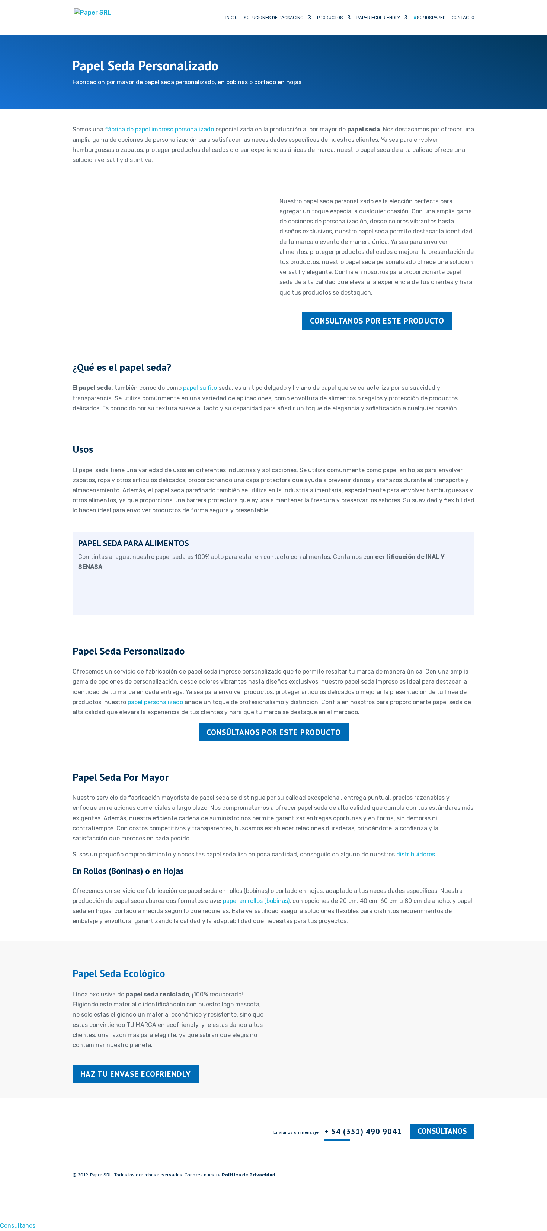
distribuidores (415, 854)
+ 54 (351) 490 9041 (363, 1131)
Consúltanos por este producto (274, 732)
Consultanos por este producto (377, 321)
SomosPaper (429, 17)
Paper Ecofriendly (378, 17)
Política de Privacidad (248, 1174)
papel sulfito (200, 387)
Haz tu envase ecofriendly (135, 1074)
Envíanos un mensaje (296, 1132)
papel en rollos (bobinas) (256, 900)
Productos (330, 17)
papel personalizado (155, 702)
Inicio (231, 17)
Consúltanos (442, 1131)
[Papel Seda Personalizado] (170, 313)
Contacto (463, 17)
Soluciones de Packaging (274, 17)
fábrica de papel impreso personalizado (159, 129)
